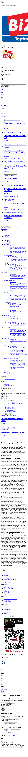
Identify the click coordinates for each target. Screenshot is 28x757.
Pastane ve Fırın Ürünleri (15, 270)
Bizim (2, 92)
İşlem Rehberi (7, 592)
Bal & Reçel (13, 283)
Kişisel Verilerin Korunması (10, 599)
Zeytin (11, 290)
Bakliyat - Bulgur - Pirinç (16, 247)
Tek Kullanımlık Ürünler (17, 353)
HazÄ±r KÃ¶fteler (19, 365)
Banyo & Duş (23, 330)
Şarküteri (12, 288)
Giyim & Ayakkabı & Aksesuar (18, 349)
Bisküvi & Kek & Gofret (16, 267)
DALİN (7, 384)
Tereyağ (16, 288)
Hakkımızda (6, 572)
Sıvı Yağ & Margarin (5, 110)
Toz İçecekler (19, 278)
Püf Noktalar (7, 612)
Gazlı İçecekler (20, 275)
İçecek (2, 108)
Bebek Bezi (12, 311)
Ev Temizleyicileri (22, 323)
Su (21, 276)
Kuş (17, 318)
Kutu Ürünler (19, 341)
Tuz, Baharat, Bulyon (18, 252)
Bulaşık (11, 323)
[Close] (3, 691)
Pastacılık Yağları (16, 260)
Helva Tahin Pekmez (21, 283)
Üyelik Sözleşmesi (8, 600)
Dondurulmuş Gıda (14, 248)
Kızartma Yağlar (13, 259)
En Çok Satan (10, 410)
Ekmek (11, 304)
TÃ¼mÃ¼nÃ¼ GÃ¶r (15, 360)
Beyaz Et (12, 295)
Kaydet (2, 686)
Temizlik (3, 113)
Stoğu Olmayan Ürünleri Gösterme (15, 403)
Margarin (22, 260)
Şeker (11, 252)
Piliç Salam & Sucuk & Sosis (19, 299)
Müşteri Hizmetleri (8, 587)
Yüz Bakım (22, 335)
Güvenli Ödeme (7, 601)
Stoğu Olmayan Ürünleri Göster (14, 402)
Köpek (14, 318)
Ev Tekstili (12, 349)
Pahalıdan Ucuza (11, 408)
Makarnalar (24, 251)
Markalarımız (7, 574)
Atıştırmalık (3, 116)
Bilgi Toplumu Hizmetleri (10, 579)
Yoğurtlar (20, 288)
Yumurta (25, 288)
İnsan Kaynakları (8, 576)
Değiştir (13, 733)
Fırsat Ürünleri (18, 349)
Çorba (23, 247)
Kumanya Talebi (7, 582)
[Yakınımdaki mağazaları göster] (18, 723)
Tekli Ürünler (13, 341)
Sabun (23, 325)
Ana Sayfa (6, 371)
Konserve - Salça (17, 251)
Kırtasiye (18, 351)
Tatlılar (17, 306)
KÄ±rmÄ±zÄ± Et (14, 361)
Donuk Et (16, 298)
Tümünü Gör (13, 245)
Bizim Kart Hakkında (9, 588)
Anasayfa (6, 606)
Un (23, 252)
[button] (4, 230)
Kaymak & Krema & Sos (16, 284)
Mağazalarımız (7, 575)
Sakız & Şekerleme (18, 268)
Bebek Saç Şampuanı (18, 312)
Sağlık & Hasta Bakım (18, 334)
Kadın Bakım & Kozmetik (17, 332)
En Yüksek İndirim (11, 411)
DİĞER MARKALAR (10, 385)
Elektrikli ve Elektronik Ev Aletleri (18, 347)
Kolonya (21, 333)
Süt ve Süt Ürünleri (20, 287)
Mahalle (2, 705)
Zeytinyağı (20, 259)
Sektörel (5, 613)
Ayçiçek (2, 94)
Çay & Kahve (13, 275)
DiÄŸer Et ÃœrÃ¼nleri (21, 364)
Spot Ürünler (19, 353)
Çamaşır (15, 323)
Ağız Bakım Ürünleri (15, 330)
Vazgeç (6, 689)
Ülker (2, 89)
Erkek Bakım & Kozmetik (16, 331)
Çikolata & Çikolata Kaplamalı (17, 266)
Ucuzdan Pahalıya (11, 407)
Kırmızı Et (16, 295)
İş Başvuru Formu (8, 578)
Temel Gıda (3, 105)
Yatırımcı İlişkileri (8, 580)
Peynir (14, 287)
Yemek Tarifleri (7, 608)
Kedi (11, 318)
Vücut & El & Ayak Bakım (18, 335)
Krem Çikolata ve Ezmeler (17, 285)
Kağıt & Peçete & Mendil (16, 325)
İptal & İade (6, 591)
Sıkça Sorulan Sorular (9, 590)
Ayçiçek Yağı (13, 257)
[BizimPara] (8, 59)
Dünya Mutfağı (7, 609)
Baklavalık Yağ (19, 257)
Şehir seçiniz (4, 702)
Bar (23, 268)
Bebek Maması (19, 311)
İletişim (5, 594)
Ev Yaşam (6, 610)
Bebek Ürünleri (7, 372)
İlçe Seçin (3, 704)
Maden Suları (17, 276)
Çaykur (2, 100)
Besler (2, 97)
